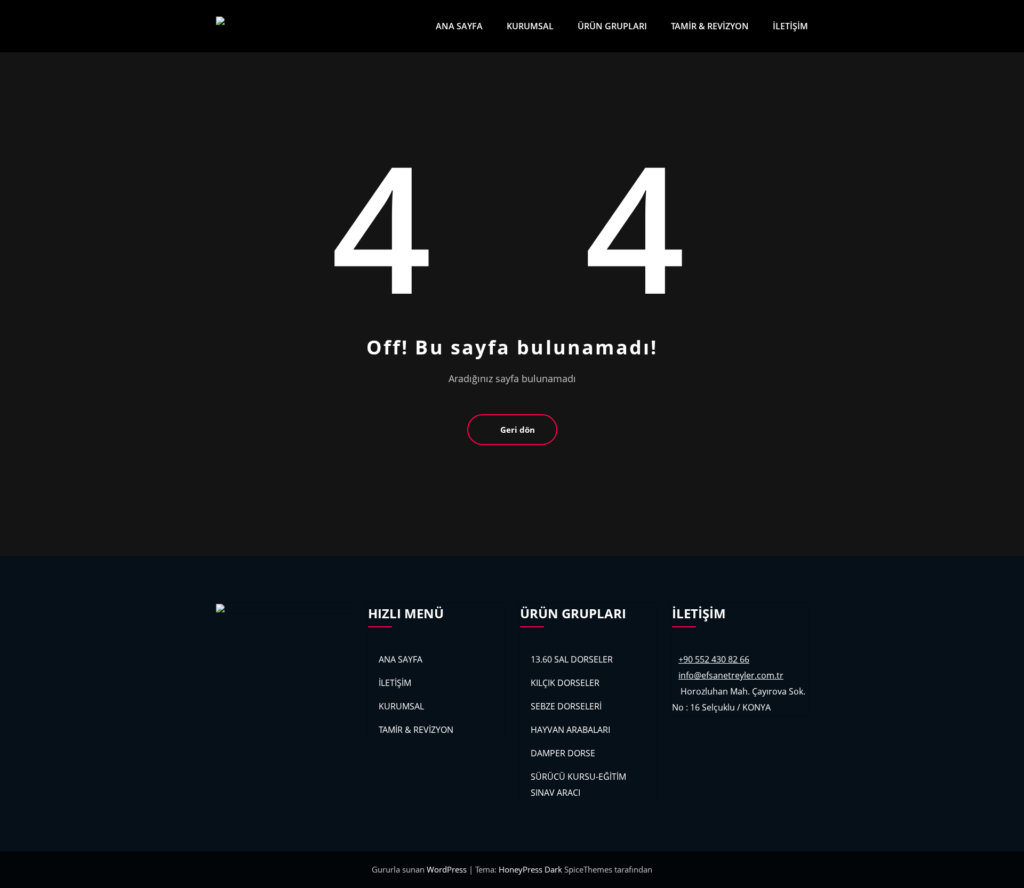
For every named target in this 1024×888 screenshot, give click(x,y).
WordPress (448, 869)
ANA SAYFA (459, 26)
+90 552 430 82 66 (713, 659)
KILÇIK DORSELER (565, 683)
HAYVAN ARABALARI (570, 730)
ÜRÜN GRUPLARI (612, 26)
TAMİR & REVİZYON (710, 26)
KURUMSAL (530, 26)
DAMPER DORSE (563, 753)
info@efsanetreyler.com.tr (730, 675)
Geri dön (517, 429)
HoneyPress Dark (530, 869)
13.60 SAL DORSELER (572, 659)
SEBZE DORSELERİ (566, 706)
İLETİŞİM (790, 26)
